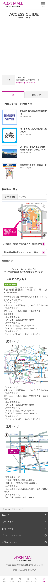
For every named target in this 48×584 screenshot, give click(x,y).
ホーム (7, 509)
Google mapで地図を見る (25, 82)
